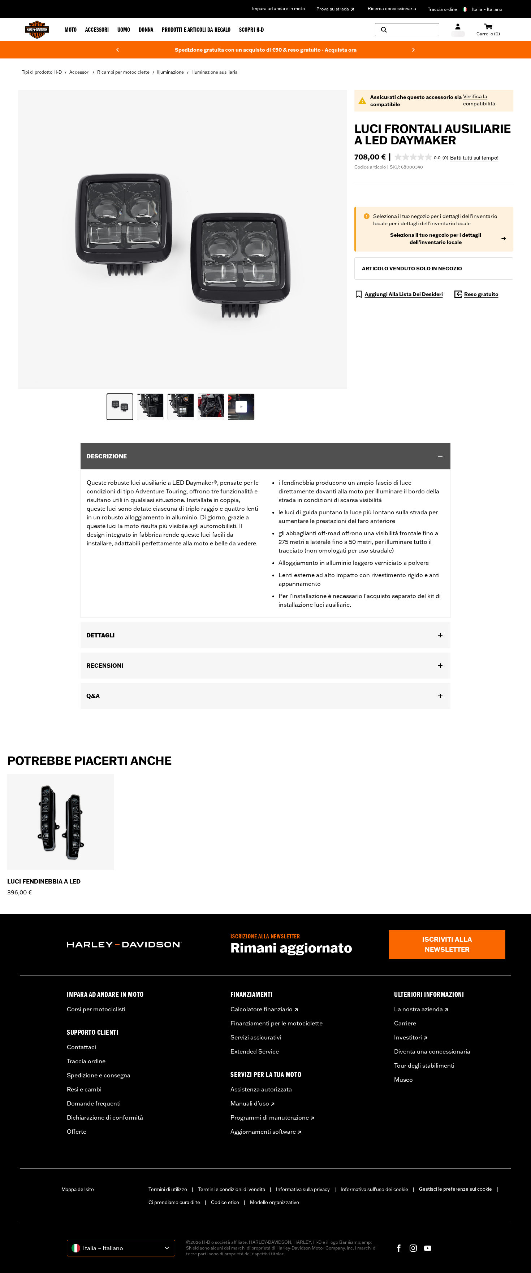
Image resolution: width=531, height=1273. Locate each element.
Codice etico (225, 1202)
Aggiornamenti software (263, 1131)
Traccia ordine (442, 9)
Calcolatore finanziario (261, 1009)
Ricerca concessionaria (392, 8)
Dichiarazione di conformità (105, 1117)
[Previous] (117, 49)
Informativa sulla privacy (303, 1189)
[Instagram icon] (413, 1248)
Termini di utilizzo (167, 1189)
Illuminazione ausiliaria (214, 72)
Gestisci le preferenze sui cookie (455, 1189)
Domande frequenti (94, 1103)
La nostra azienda (418, 1009)
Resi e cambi (84, 1089)
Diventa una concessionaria (432, 1051)
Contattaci (81, 1047)
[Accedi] (458, 30)
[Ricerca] (407, 29)
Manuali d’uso (249, 1103)
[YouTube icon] (427, 1248)
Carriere (405, 1023)
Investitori (408, 1037)
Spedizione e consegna (98, 1075)
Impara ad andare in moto (278, 8)
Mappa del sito (77, 1189)
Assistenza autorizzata (261, 1089)
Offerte (76, 1131)
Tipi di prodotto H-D (42, 72)
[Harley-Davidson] (143, 944)
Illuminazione (170, 72)
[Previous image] (32, 239)
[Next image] (332, 239)
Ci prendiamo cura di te (174, 1202)
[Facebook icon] (398, 1248)
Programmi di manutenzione (269, 1117)
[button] (421, 157)
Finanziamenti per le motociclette (276, 1023)
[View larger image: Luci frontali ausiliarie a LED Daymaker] (182, 238)
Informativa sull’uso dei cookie (374, 1189)
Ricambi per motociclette (123, 72)
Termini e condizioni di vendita (231, 1189)
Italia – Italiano (487, 9)
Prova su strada (332, 9)
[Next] (413, 49)
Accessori (79, 72)
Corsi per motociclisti (96, 1009)
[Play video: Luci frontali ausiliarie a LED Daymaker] (241, 407)
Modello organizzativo (274, 1202)
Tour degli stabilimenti (424, 1065)
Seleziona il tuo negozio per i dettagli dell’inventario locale (435, 238)
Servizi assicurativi (255, 1037)
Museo (403, 1079)
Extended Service (254, 1051)
